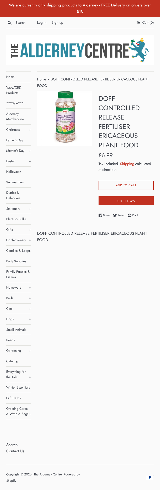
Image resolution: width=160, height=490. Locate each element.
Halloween (13, 171)
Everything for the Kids (18, 374)
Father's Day (14, 140)
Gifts (18, 229)
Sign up (57, 22)
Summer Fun (15, 182)
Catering (12, 361)
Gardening (18, 350)
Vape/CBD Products (13, 90)
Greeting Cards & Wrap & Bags (18, 411)
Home (10, 76)
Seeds (10, 340)
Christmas (18, 129)
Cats (18, 308)
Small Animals (16, 329)
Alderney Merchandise (15, 116)
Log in (41, 22)
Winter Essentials (18, 387)
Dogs (18, 319)
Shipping (127, 164)
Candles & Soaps (18, 250)
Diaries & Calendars (13, 195)
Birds (18, 298)
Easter (18, 161)
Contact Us (15, 451)
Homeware (18, 287)
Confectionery (18, 240)
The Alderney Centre (48, 474)
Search (12, 445)
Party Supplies (16, 261)
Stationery (18, 208)
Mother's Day (18, 150)
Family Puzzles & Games (18, 274)
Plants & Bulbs (16, 219)
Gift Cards (13, 398)
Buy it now (126, 201)
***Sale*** (15, 103)
